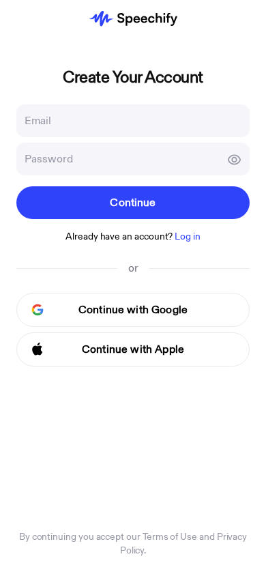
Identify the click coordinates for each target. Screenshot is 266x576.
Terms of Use (170, 537)
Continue (133, 203)
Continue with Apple (133, 349)
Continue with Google (133, 310)
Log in (188, 236)
